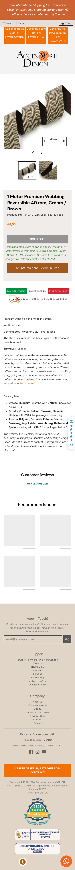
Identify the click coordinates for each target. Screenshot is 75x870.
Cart (68, 23)
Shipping (37, 674)
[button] (71, 433)
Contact (37, 723)
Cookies (37, 719)
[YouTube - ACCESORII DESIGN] (44, 752)
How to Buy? (37, 666)
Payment (37, 670)
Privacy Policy (37, 715)
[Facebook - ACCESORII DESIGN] (31, 752)
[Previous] (33, 153)
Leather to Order (37, 684)
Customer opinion (37, 705)
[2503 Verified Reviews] (37, 825)
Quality (37, 708)
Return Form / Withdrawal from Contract (37, 659)
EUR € (18, 23)
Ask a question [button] (37, 483)
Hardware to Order (38, 681)
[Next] (42, 153)
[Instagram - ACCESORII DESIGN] (37, 752)
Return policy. (27, 383)
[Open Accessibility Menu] (23, 862)
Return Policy (37, 677)
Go (67, 639)
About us (37, 701)
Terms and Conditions (37, 712)
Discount (37, 663)
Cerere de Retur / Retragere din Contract (37, 770)
